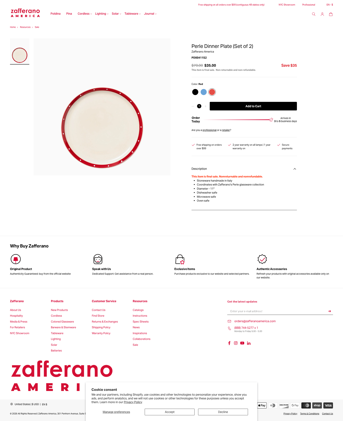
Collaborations (141, 339)
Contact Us (98, 310)
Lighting (100, 14)
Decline (223, 412)
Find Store (98, 315)
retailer (226, 130)
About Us (15, 310)
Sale (135, 344)
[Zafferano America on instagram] (236, 343)
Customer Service (104, 301)
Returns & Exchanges (105, 321)
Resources (140, 301)
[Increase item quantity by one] (205, 106)
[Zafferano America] (29, 14)
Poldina (56, 14)
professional (210, 130)
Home (13, 27)
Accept (170, 412)
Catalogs (138, 310)
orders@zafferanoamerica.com (255, 321)
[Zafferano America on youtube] (242, 343)
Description (199, 169)
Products (57, 301)
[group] (130, 265)
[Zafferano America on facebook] (229, 343)
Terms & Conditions (309, 413)
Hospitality (16, 315)
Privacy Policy (133, 402)
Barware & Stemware (63, 327)
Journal (149, 14)
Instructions (140, 315)
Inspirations (140, 333)
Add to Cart (253, 106)
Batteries (56, 350)
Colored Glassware (62, 321)
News (136, 327)
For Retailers (17, 327)
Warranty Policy (101, 333)
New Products (59, 310)
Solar (115, 14)
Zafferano (17, 301)
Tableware (131, 14)
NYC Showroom (287, 5)
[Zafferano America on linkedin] (249, 343)
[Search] (314, 14)
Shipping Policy (101, 327)
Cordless (84, 14)
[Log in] (322, 14)
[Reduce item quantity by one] (193, 106)
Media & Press (18, 321)
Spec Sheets (141, 321)
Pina (69, 14)
